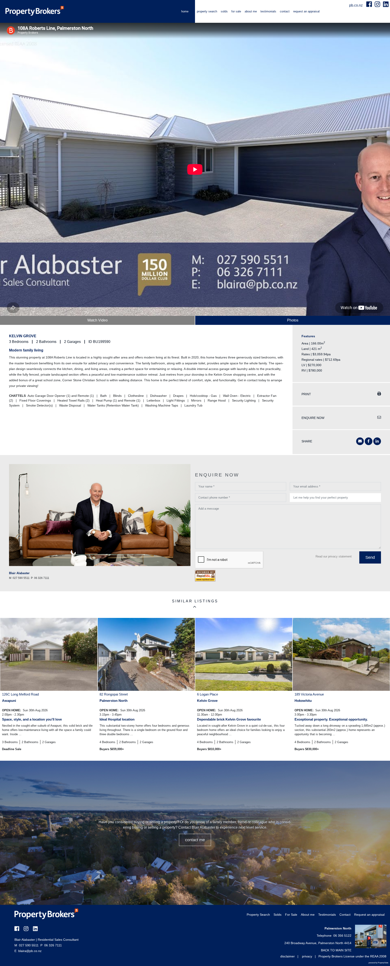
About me (251, 11)
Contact (285, 11)
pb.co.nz (356, 5)
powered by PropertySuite (378, 963)
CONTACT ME (195, 840)
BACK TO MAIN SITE (336, 950)
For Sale (236, 11)
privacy (307, 956)
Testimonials (268, 11)
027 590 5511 (26, 945)
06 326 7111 (51, 945)
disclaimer (287, 956)
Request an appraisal (306, 11)
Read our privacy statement (334, 556)
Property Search (207, 11)
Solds (224, 11)
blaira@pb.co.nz (30, 951)
